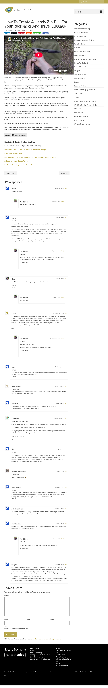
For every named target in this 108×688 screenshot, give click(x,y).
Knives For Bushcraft (81, 63)
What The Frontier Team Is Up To (85, 105)
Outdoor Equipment (80, 74)
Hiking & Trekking (80, 55)
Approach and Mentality (82, 29)
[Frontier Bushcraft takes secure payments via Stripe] (15, 655)
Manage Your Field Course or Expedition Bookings (40, 656)
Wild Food (77, 109)
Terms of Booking (36, 653)
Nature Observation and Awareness (86, 67)
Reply (66, 188)
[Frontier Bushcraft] (19, 9)
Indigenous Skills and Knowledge (85, 59)
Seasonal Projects (80, 86)
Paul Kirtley (10, 30)
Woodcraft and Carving (82, 124)
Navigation (77, 71)
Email (29, 619)
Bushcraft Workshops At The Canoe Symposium (21, 165)
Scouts (76, 82)
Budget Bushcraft (80, 36)
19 (31, 30)
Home (58, 648)
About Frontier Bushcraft (64, 650)
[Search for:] (91, 1)
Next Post (64, 173)
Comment (7, 595)
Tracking (77, 97)
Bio (8, 135)
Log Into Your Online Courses (40, 659)
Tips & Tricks (24, 30)
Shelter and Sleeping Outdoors (84, 90)
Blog (57, 653)
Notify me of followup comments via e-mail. (16, 628)
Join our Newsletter (62, 665)
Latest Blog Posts (20, 135)
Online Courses (61, 657)
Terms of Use (34, 648)
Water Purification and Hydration (85, 101)
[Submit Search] (80, 1)
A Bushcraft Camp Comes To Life (16, 161)
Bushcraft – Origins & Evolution (84, 40)
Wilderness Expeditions (63, 659)
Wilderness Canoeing (81, 116)
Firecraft (77, 48)
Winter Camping (79, 120)
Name (6, 619)
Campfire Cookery (80, 44)
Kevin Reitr (15, 418)
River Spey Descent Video (13, 153)
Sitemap (58, 663)
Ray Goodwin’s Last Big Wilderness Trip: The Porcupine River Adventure (30, 157)
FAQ (57, 661)
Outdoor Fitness (79, 78)
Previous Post (11, 173)
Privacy (32, 650)
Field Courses (60, 655)
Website (52, 619)
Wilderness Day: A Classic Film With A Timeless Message (25, 149)
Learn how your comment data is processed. (46, 639)
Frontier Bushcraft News (82, 51)
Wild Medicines (79, 112)
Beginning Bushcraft (81, 32)
